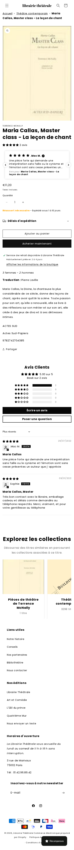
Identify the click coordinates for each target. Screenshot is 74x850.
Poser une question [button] (37, 419)
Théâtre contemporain (32, 13)
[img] (11, 441)
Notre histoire (15, 639)
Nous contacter (17, 670)
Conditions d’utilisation (38, 842)
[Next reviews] (68, 165)
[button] (7, 5)
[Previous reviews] (5, 165)
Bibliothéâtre (15, 662)
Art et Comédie (17, 700)
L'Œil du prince (16, 707)
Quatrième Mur (17, 715)
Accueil (7, 13)
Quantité (8, 195)
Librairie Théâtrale (18, 692)
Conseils (12, 647)
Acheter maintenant (37, 243)
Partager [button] (11, 349)
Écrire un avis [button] (37, 410)
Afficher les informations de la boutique (32, 264)
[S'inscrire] (63, 793)
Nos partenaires (17, 655)
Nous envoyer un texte (21, 723)
